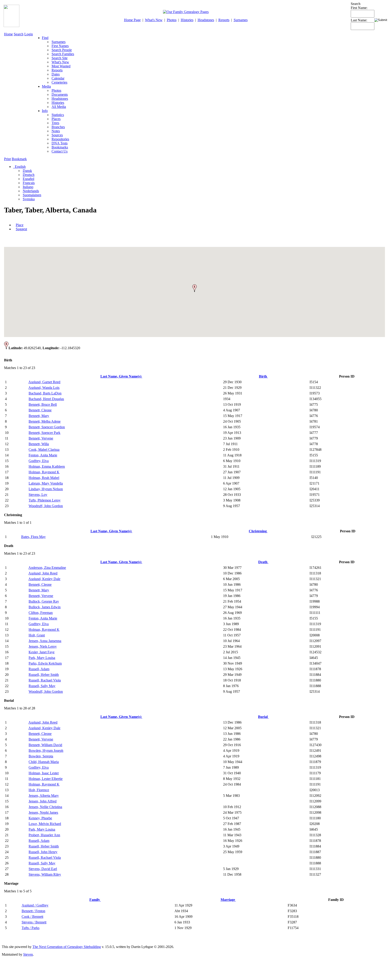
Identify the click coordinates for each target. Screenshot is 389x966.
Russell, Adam (39, 669)
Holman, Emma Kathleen (47, 466)
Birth (263, 376)
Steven (28, 954)
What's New (154, 20)
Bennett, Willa (39, 444)
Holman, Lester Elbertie (46, 779)
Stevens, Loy (38, 495)
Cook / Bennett (32, 916)
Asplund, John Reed (42, 573)
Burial (263, 717)
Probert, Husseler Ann (44, 835)
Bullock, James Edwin (45, 607)
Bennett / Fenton (33, 911)
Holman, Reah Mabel (44, 478)
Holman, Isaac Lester (44, 773)
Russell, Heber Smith (44, 675)
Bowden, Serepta (41, 756)
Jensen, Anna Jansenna (45, 641)
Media (46, 86)
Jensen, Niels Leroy (43, 646)
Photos (171, 20)
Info (45, 111)
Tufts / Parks (30, 928)
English (20, 167)
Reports (223, 20)
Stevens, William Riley (45, 874)
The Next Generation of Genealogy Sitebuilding (66, 947)
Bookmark (19, 159)
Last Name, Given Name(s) (121, 376)
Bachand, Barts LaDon (45, 393)
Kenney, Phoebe (40, 818)
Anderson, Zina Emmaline (47, 568)
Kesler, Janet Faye (41, 652)
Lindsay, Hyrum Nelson (46, 489)
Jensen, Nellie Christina (45, 807)
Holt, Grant (37, 635)
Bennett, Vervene (41, 438)
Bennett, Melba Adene (45, 421)
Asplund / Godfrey (35, 905)
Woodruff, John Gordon (46, 506)
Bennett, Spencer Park (44, 433)
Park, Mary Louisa (42, 658)
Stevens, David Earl (43, 869)
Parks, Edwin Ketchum (45, 663)
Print (7, 159)
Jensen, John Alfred (43, 801)
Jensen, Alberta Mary (44, 795)
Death (263, 562)
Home (8, 34)
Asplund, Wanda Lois (43, 388)
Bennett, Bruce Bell (43, 404)
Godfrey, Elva (39, 461)
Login (28, 34)
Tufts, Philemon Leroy (45, 500)
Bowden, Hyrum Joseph (46, 750)
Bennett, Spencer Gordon (47, 427)
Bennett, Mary (39, 416)
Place (19, 225)
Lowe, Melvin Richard (45, 824)
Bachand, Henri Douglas (46, 399)
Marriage (228, 900)
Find (45, 38)
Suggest (21, 229)
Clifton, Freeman (41, 613)
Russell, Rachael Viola (45, 680)
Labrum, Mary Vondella (46, 483)
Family (95, 900)
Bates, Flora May (33, 537)
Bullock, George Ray (44, 601)
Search (18, 34)
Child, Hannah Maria (44, 762)
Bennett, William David (45, 745)
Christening (258, 531)
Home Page (132, 20)
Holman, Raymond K (44, 472)
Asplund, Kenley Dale (44, 579)
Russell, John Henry (43, 852)
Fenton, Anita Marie (43, 455)
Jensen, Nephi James (43, 812)
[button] (194, 288)
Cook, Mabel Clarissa (44, 449)
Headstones (206, 20)
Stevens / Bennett (34, 922)
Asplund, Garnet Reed (44, 382)
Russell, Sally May (42, 686)
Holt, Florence (39, 790)
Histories (187, 20)
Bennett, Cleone (40, 410)
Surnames (241, 20)
